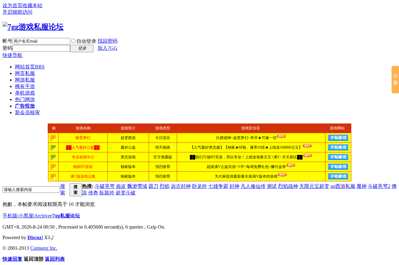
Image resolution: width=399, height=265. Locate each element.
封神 (234, 186)
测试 (272, 186)
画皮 (121, 186)
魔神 (362, 186)
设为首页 (12, 5)
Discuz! (35, 237)
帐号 (7, 41)
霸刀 (153, 186)
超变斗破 (126, 192)
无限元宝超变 (314, 186)
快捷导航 (12, 55)
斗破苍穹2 (379, 186)
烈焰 (165, 186)
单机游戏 (25, 92)
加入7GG (108, 48)
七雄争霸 (218, 186)
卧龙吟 (199, 186)
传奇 (93, 192)
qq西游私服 (342, 186)
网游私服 (25, 79)
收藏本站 (32, 5)
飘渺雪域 (137, 186)
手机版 (9, 215)
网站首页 (30, 66)
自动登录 (86, 41)
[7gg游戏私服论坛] (33, 27)
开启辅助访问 (17, 12)
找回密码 (108, 41)
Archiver (43, 215)
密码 (7, 48)
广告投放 (25, 106)
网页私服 (25, 73)
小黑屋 (25, 215)
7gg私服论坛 (66, 215)
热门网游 (25, 99)
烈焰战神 (288, 186)
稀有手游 (25, 86)
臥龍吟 (106, 192)
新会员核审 (27, 112)
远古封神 (181, 186)
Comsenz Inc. (43, 248)
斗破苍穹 (105, 186)
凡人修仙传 (253, 186)
